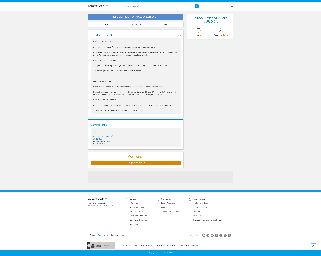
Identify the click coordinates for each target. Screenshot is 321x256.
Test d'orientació (199, 199)
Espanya (93, 235)
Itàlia (116, 235)
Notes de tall (197, 216)
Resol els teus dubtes (201, 203)
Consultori (196, 212)
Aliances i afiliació (136, 212)
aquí (198, 245)
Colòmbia (110, 235)
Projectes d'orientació (201, 208)
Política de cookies (137, 208)
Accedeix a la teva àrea (170, 212)
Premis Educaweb (168, 203)
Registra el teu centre (169, 208)
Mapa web (134, 224)
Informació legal (136, 203)
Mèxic (121, 235)
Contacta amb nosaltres (139, 220)
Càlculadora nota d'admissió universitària (208, 220)
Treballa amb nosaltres (138, 216)
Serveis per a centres (169, 199)
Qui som (133, 199)
